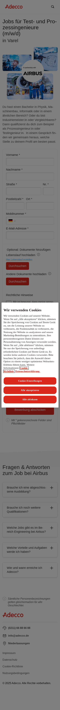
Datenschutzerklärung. (27, 371)
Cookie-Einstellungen (30, 381)
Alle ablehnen (30, 399)
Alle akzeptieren (30, 390)
